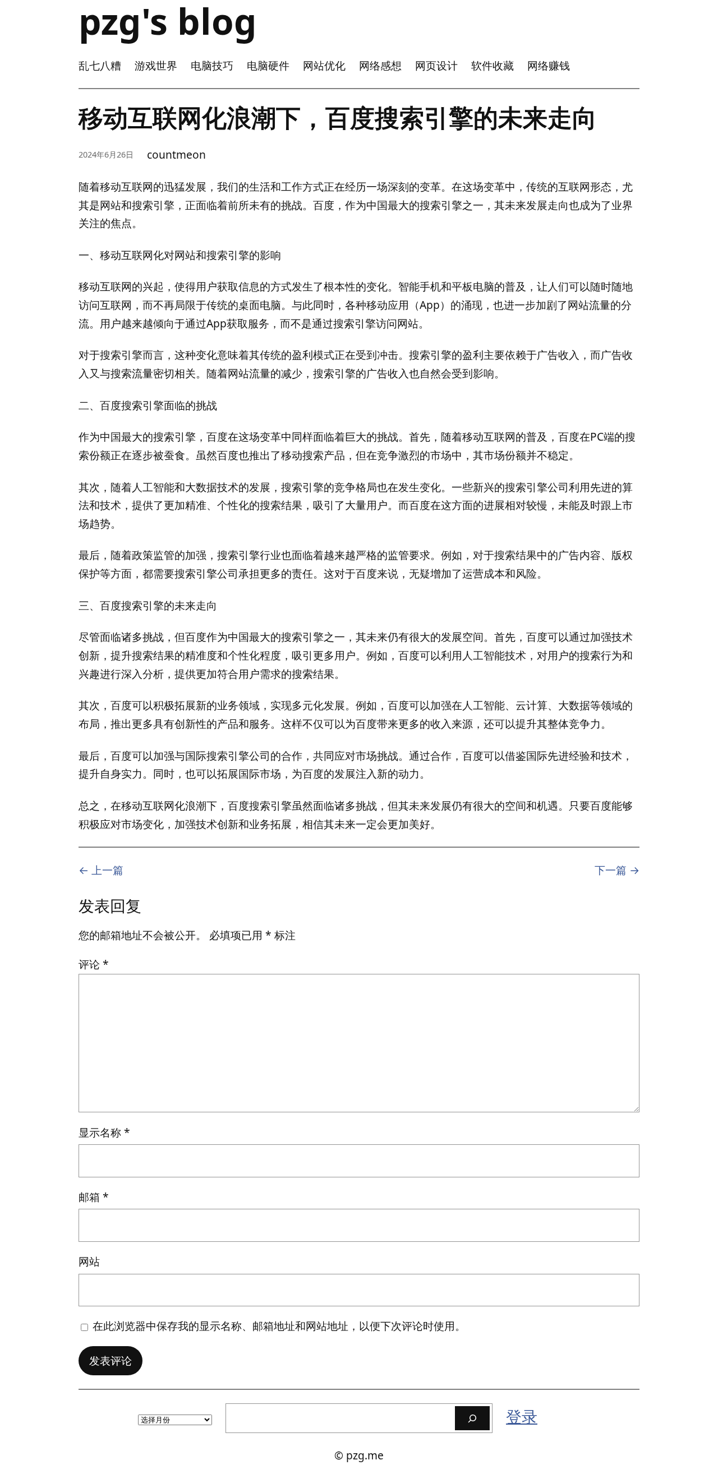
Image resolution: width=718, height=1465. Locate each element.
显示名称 (104, 1132)
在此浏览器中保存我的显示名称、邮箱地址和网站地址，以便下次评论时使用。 (279, 1325)
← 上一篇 (101, 869)
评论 (94, 964)
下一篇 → (617, 869)
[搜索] (472, 1418)
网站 (89, 1261)
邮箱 (94, 1196)
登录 (521, 1416)
